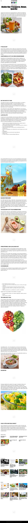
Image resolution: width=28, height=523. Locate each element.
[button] (11, 2)
